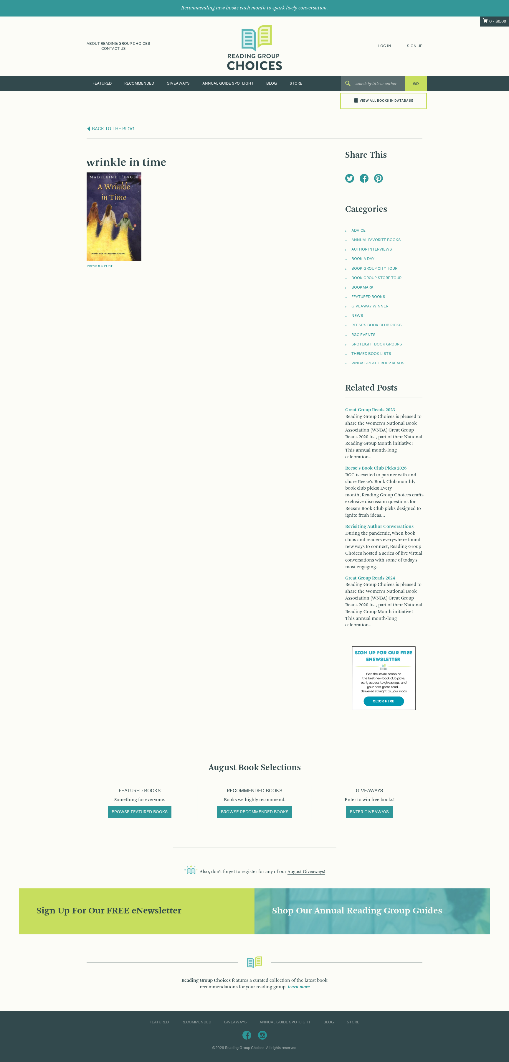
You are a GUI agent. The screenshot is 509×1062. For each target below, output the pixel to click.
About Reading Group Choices (118, 43)
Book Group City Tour (374, 268)
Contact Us (113, 48)
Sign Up (414, 46)
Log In (384, 46)
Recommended (139, 83)
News (357, 315)
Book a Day (362, 259)
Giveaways (178, 83)
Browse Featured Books (140, 812)
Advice (358, 230)
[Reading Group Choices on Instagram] (262, 1035)
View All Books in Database (386, 100)
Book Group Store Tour (376, 278)
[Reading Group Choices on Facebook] (246, 1035)
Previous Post (100, 266)
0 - (497, 21)
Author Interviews (371, 249)
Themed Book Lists (371, 353)
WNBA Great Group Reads (377, 363)
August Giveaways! (306, 872)
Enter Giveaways (369, 812)
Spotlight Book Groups (376, 344)
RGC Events (363, 335)
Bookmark (362, 287)
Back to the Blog (113, 129)
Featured (102, 83)
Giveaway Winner (369, 306)
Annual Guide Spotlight (228, 83)
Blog (271, 83)
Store (296, 83)
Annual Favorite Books (376, 240)
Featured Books (368, 297)
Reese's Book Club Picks (376, 325)
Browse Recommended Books (254, 812)
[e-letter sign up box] (384, 678)
